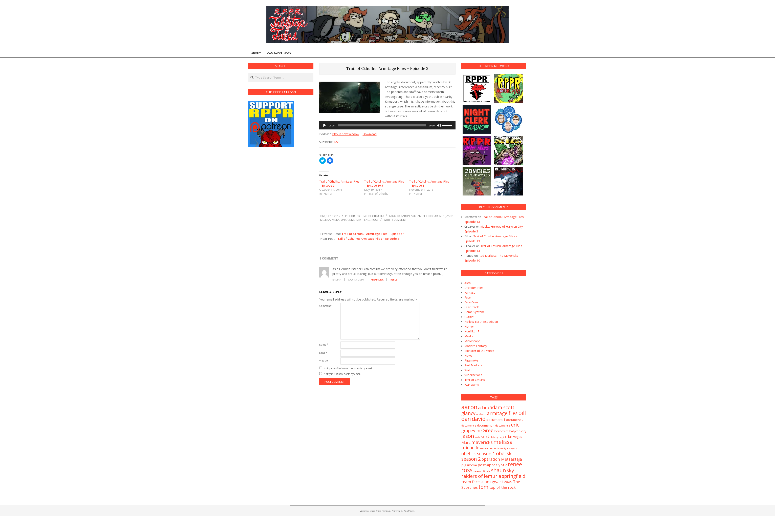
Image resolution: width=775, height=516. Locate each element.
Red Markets (473, 365)
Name (323, 344)
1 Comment (399, 220)
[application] (387, 125)
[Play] (325, 125)
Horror (354, 216)
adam (483, 407)
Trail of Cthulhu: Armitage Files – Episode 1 (373, 234)
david (479, 418)
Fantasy (469, 292)
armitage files (502, 413)
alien (467, 283)
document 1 (436, 216)
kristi (485, 436)
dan (466, 418)
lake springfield (499, 437)
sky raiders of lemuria (487, 473)
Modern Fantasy (475, 346)
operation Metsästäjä (502, 459)
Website (324, 360)
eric (515, 424)
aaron (405, 216)
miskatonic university (346, 220)
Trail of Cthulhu (372, 216)
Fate (467, 297)
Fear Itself (471, 307)
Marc (465, 442)
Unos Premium (383, 510)
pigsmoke (469, 465)
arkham (416, 216)
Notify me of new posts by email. (342, 374)
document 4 (485, 425)
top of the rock (502, 487)
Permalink (377, 279)
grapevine (471, 430)
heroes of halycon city (510, 431)
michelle (470, 447)
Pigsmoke (471, 360)
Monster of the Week (479, 351)
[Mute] (439, 125)
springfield (513, 476)
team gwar (491, 481)
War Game (471, 385)
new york (512, 448)
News (468, 355)
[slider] (447, 125)
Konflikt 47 (471, 331)
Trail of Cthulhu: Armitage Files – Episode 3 (367, 238)
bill (425, 216)
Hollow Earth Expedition (481, 321)
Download (370, 134)
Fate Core (471, 302)
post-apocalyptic (492, 464)
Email (323, 352)
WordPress (408, 510)
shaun (498, 470)
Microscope (472, 341)
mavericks (482, 442)
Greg (488, 430)
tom (483, 486)
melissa (325, 220)
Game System (474, 312)
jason (449, 216)
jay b (477, 437)
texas (507, 481)
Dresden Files (474, 288)
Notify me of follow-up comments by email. (348, 368)
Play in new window (345, 134)
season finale (481, 471)
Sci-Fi (467, 370)
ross (375, 220)
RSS (336, 142)
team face (470, 481)
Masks (468, 336)
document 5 (502, 425)
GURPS (469, 317)
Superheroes (473, 375)
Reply (394, 279)
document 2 (515, 420)
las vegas (515, 436)
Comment (326, 306)
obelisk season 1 (478, 453)
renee (366, 220)
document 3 (468, 425)
